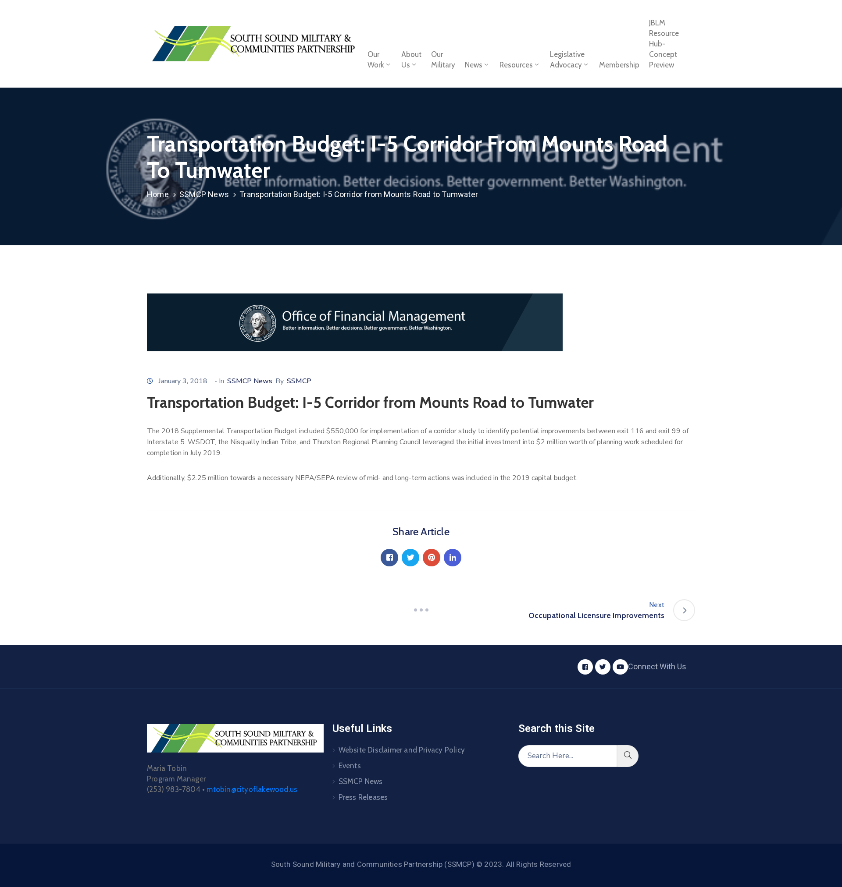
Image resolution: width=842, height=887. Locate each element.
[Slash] (421, 610)
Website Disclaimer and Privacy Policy (402, 750)
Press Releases (363, 797)
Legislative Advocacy (567, 59)
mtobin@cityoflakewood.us (252, 789)
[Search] (628, 756)
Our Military (443, 59)
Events (350, 765)
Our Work (375, 59)
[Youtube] (620, 667)
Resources (516, 64)
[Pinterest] (431, 557)
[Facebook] (389, 557)
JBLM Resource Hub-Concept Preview (664, 43)
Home (158, 194)
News (473, 64)
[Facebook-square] (585, 667)
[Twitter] (410, 557)
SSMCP (299, 381)
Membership (619, 64)
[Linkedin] (452, 557)
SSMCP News (204, 194)
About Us (411, 59)
